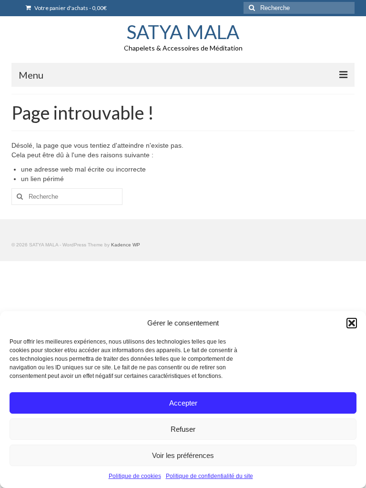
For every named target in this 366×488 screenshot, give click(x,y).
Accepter (183, 403)
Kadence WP (125, 244)
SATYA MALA (183, 31)
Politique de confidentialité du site (209, 476)
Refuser (183, 429)
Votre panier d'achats (70, 7)
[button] (351, 323)
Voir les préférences (183, 455)
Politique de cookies (135, 476)
